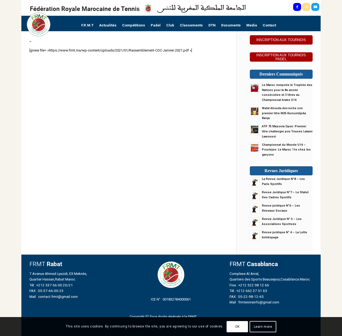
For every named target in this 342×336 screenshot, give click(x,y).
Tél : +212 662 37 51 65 (248, 290)
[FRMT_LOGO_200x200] (38, 24)
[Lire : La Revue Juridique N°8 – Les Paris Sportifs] (254, 182)
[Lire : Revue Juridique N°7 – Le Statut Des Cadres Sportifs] (254, 195)
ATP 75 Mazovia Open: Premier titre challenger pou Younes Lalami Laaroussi (287, 131)
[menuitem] (87, 25)
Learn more (263, 327)
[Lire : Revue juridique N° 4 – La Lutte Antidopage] (254, 235)
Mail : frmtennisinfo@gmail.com (254, 302)
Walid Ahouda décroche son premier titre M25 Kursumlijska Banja (284, 113)
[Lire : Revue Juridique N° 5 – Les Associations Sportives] (254, 222)
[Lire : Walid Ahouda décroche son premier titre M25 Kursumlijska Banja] (254, 111)
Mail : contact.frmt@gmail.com (53, 296)
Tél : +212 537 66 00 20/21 (51, 285)
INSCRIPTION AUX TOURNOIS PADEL (281, 57)
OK (237, 327)
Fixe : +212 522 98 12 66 (249, 285)
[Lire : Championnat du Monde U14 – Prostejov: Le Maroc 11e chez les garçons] (254, 148)
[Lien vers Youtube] (315, 7)
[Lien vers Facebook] (297, 7)
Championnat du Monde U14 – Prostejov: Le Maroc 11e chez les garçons (286, 150)
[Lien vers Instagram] (306, 7)
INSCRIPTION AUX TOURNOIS (281, 40)
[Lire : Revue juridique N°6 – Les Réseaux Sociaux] (254, 209)
